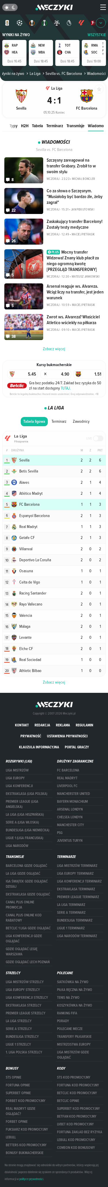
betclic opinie (68, 1101)
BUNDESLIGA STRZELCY (22, 1036)
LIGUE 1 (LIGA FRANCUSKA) (24, 838)
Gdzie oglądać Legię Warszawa (21, 952)
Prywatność (30, 736)
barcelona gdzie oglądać (26, 865)
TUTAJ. (66, 388)
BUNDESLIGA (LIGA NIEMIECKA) (27, 830)
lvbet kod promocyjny (75, 1124)
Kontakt (22, 725)
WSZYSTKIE (97, 34)
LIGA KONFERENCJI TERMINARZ (79, 881)
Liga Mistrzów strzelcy (25, 982)
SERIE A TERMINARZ (71, 912)
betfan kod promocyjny (76, 1116)
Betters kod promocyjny (26, 1145)
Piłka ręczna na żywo (74, 989)
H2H (25, 126)
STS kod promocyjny (73, 1077)
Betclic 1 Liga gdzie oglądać (28, 928)
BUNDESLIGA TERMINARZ (74, 920)
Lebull (11, 1137)
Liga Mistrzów (17, 770)
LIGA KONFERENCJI (19, 786)
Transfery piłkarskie (74, 1036)
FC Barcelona (68, 770)
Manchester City (70, 825)
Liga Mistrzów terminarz (77, 865)
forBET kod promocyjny (26, 1101)
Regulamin (84, 725)
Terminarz (54, 126)
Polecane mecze (70, 1029)
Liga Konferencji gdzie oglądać (24, 939)
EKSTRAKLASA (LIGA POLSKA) (26, 793)
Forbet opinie (17, 1121)
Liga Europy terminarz (75, 873)
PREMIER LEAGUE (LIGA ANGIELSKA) (22, 804)
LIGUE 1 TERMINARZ (71, 928)
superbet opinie (18, 1093)
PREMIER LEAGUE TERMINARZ (78, 897)
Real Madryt (67, 778)
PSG (59, 832)
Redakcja (42, 725)
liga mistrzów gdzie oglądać (73, 1055)
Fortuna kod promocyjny (78, 1085)
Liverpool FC (67, 786)
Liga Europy (15, 778)
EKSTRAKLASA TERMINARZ (76, 889)
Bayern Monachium (72, 801)
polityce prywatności (31, 1179)
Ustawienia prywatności (67, 736)
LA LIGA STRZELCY (19, 1021)
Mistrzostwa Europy (74, 1044)
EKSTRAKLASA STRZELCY (23, 1005)
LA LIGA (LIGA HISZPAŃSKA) (25, 814)
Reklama (63, 725)
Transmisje (75, 126)
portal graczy (77, 747)
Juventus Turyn (69, 840)
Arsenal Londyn (70, 809)
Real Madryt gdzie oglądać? (20, 1111)
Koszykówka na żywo (74, 1005)
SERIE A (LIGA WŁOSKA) (22, 822)
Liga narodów (17, 845)
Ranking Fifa (67, 1013)
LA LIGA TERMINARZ (71, 904)
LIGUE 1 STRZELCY (18, 1044)
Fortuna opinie (18, 1085)
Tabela (37, 126)
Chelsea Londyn (69, 817)
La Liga (35, 73)
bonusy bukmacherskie (24, 1153)
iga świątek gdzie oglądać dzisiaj (27, 884)
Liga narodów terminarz (77, 936)
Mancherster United (73, 793)
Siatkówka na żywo (72, 982)
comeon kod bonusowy (76, 1147)
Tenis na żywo (68, 997)
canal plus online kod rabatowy (23, 918)
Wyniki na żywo (16, 34)
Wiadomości (98, 126)
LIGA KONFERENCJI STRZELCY (27, 997)
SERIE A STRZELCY (19, 1029)
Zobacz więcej (54, 682)
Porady (63, 1021)
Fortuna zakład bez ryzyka (79, 1132)
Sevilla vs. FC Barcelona (64, 73)
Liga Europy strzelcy (23, 989)
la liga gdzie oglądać (23, 873)
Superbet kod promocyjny (78, 1108)
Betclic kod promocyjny (77, 1093)
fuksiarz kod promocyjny (27, 1129)
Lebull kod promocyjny (76, 1140)
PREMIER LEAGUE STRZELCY (26, 1013)
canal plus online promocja (20, 905)
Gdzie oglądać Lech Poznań (28, 962)
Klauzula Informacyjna (39, 747)
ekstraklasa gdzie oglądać (28, 894)
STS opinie (13, 1077)
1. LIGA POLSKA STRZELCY (24, 1052)
